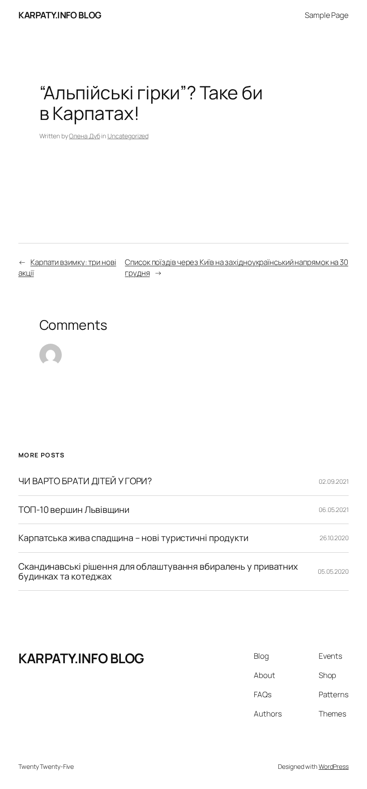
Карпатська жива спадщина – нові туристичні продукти (133, 538)
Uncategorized (128, 136)
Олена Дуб (84, 136)
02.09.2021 (334, 481)
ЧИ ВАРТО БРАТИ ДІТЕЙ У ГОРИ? (85, 481)
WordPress (334, 766)
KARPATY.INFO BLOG (60, 15)
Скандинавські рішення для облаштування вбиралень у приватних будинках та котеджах (158, 572)
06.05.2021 (334, 509)
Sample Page (327, 15)
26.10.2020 (334, 537)
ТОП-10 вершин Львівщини (73, 510)
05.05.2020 (333, 571)
